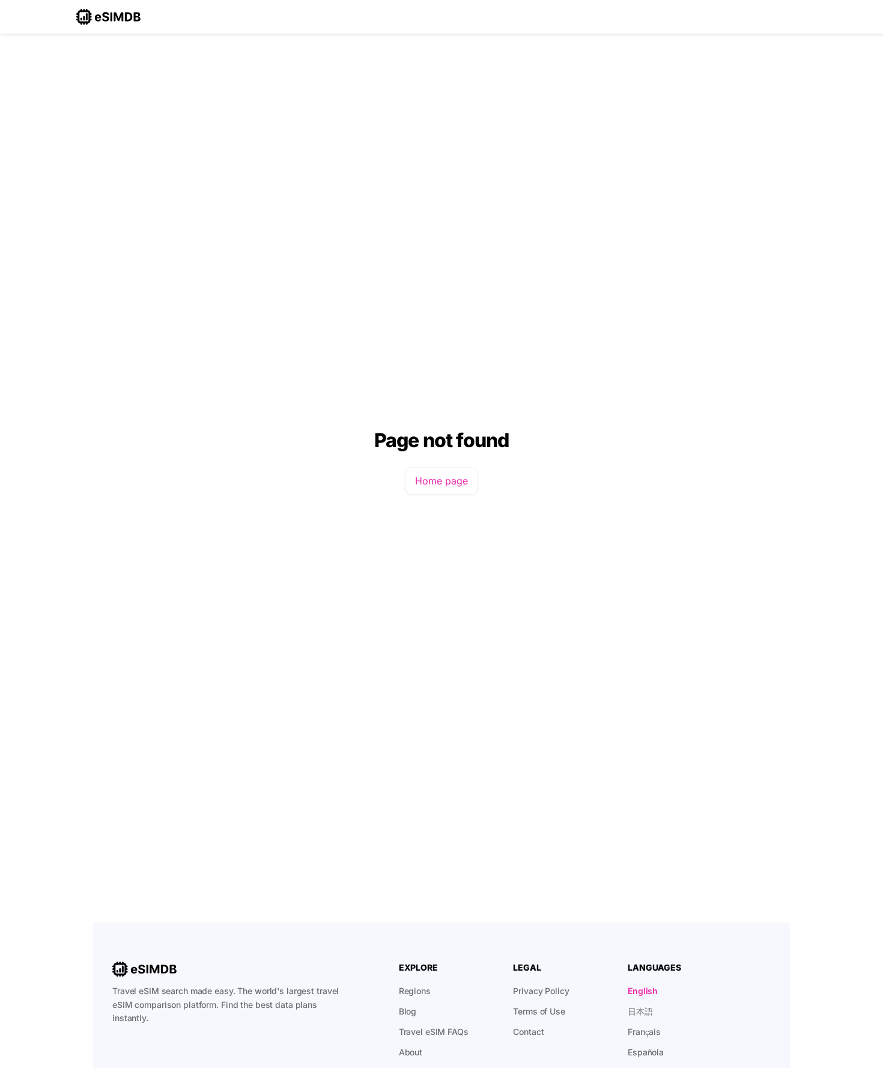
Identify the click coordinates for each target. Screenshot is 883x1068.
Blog (408, 1011)
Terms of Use (539, 1011)
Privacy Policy (541, 991)
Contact (528, 1032)
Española (646, 1052)
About (410, 1052)
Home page (441, 481)
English (643, 991)
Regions (415, 991)
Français (644, 1032)
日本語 (640, 1011)
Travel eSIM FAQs (434, 1032)
